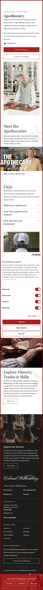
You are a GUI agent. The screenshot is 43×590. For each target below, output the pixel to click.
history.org (7, 539)
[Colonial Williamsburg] (21, 481)
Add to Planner (21, 57)
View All (11, 401)
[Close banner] (41, 575)
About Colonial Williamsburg (15, 486)
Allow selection (21, 328)
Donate (33, 584)
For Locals (26, 528)
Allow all (21, 322)
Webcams (26, 535)
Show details (32, 316)
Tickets (9, 584)
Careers (26, 494)
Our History (8, 490)
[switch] (38, 295)
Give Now (11, 466)
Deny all (21, 334)
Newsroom (8, 494)
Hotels (21, 584)
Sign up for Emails (21, 561)
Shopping (26, 532)
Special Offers (8, 532)
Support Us (7, 528)
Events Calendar (8, 535)
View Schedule (21, 50)
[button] (21, 206)
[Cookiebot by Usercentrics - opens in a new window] (32, 255)
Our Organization (29, 490)
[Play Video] (2, 169)
